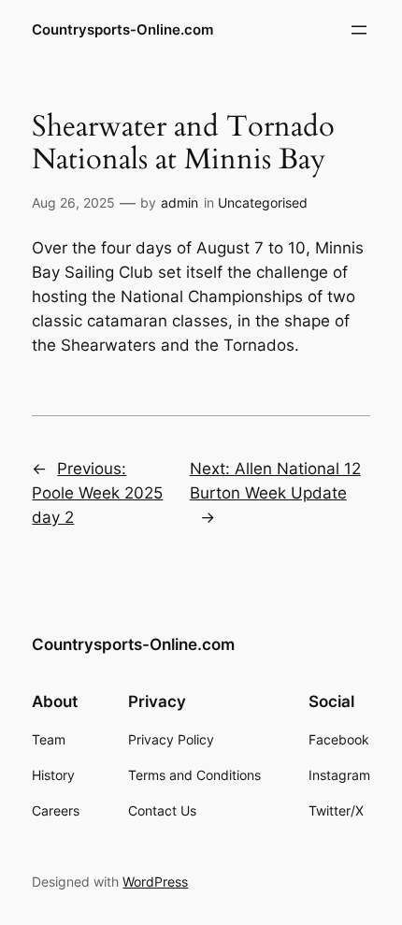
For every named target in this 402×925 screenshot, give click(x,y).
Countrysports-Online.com (122, 30)
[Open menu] (359, 30)
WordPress (155, 881)
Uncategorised (263, 202)
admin (179, 202)
